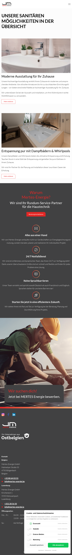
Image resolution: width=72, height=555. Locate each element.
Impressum (41, 550)
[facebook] (8, 414)
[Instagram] (3, 414)
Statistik (36, 529)
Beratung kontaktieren (36, 214)
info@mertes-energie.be (14, 481)
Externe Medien (38, 534)
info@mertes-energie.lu (14, 507)
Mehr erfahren (8, 101)
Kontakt (54, 550)
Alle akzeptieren (58, 545)
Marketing (36, 539)
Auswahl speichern (37, 545)
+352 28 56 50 (10, 504)
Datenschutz (48, 550)
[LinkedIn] (13, 414)
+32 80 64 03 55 (11, 478)
